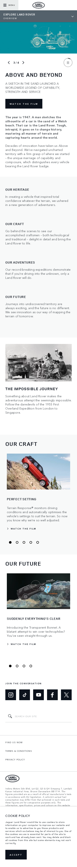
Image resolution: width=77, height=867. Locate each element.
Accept (16, 854)
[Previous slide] (8, 62)
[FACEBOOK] (52, 694)
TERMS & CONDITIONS (18, 750)
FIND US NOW (14, 742)
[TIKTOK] (24, 694)
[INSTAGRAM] (10, 694)
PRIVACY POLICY (15, 759)
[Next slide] (23, 62)
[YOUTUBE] (38, 694)
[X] (66, 694)
